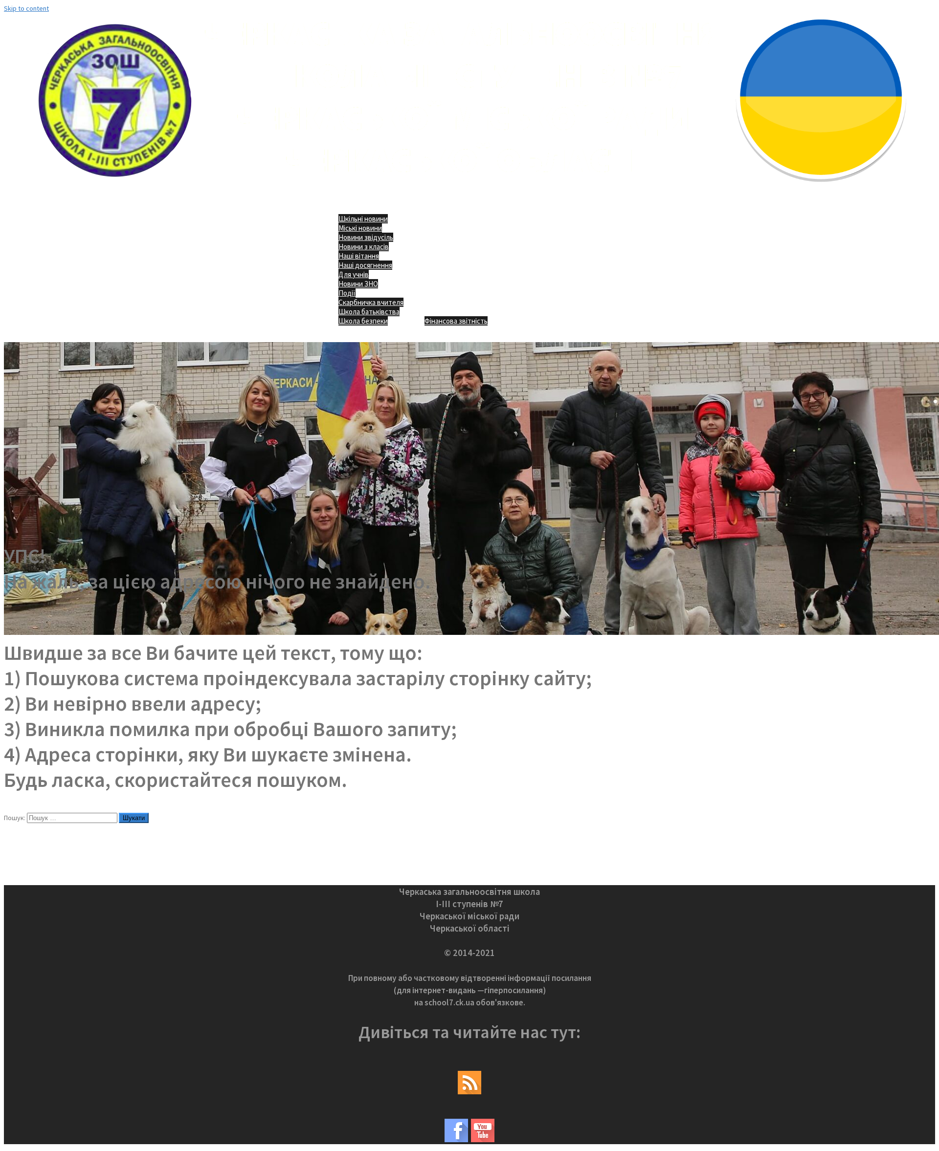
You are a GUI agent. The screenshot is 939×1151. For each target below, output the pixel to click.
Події (347, 293)
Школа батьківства (369, 311)
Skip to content (26, 8)
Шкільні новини (363, 218)
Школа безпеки (363, 321)
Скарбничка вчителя (370, 302)
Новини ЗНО (358, 283)
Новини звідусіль (365, 237)
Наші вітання (358, 256)
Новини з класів (363, 246)
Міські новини (360, 228)
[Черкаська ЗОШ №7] (469, 188)
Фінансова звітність (456, 321)
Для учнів (353, 274)
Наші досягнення (365, 265)
